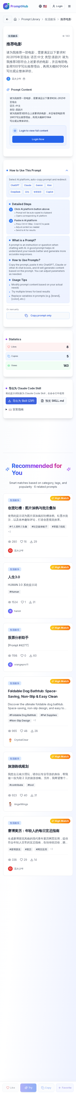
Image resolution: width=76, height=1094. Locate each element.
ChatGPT (15, 185)
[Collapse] (67, 170)
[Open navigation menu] (69, 6)
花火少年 (16, 78)
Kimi (49, 185)
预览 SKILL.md (54, 400)
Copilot (49, 192)
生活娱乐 (50, 19)
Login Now (38, 139)
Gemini (39, 185)
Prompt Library (30, 19)
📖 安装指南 (16, 409)
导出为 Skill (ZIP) (23, 400)
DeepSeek (15, 192)
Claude (27, 185)
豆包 (27, 192)
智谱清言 (38, 192)
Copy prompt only (41, 315)
